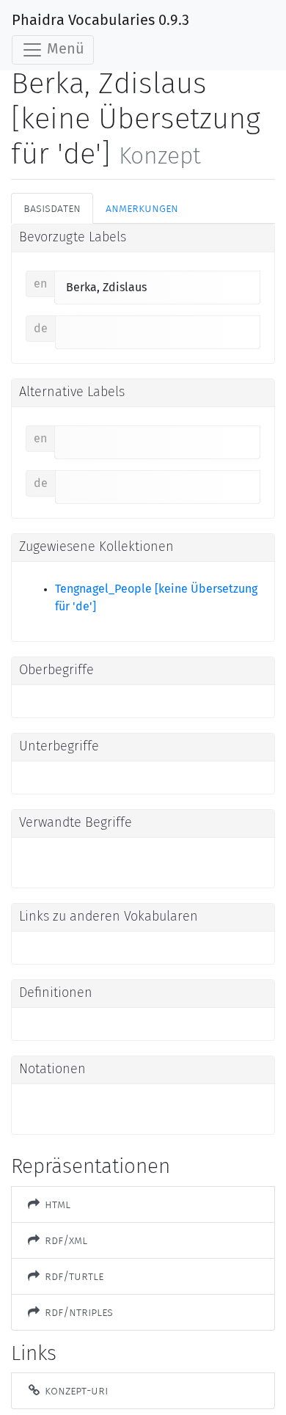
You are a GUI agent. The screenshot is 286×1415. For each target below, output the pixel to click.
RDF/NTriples (77, 1312)
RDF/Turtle (72, 1276)
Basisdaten (52, 208)
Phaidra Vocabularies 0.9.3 (100, 20)
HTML (56, 1204)
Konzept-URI (75, 1390)
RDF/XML (64, 1240)
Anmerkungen (142, 208)
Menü (63, 49)
